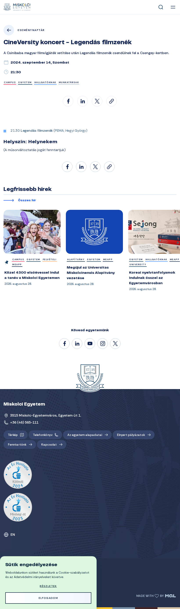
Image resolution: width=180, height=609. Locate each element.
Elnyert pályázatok (131, 435)
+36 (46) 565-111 (24, 422)
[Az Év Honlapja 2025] (18, 507)
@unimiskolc (115, 343)
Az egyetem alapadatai (84, 435)
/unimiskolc (64, 343)
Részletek (48, 586)
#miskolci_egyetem (102, 343)
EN (13, 534)
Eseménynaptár (31, 30)
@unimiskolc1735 (90, 343)
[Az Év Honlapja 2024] (18, 474)
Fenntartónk (17, 444)
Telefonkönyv (42, 435)
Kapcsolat (49, 444)
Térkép (13, 435)
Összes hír (27, 200)
